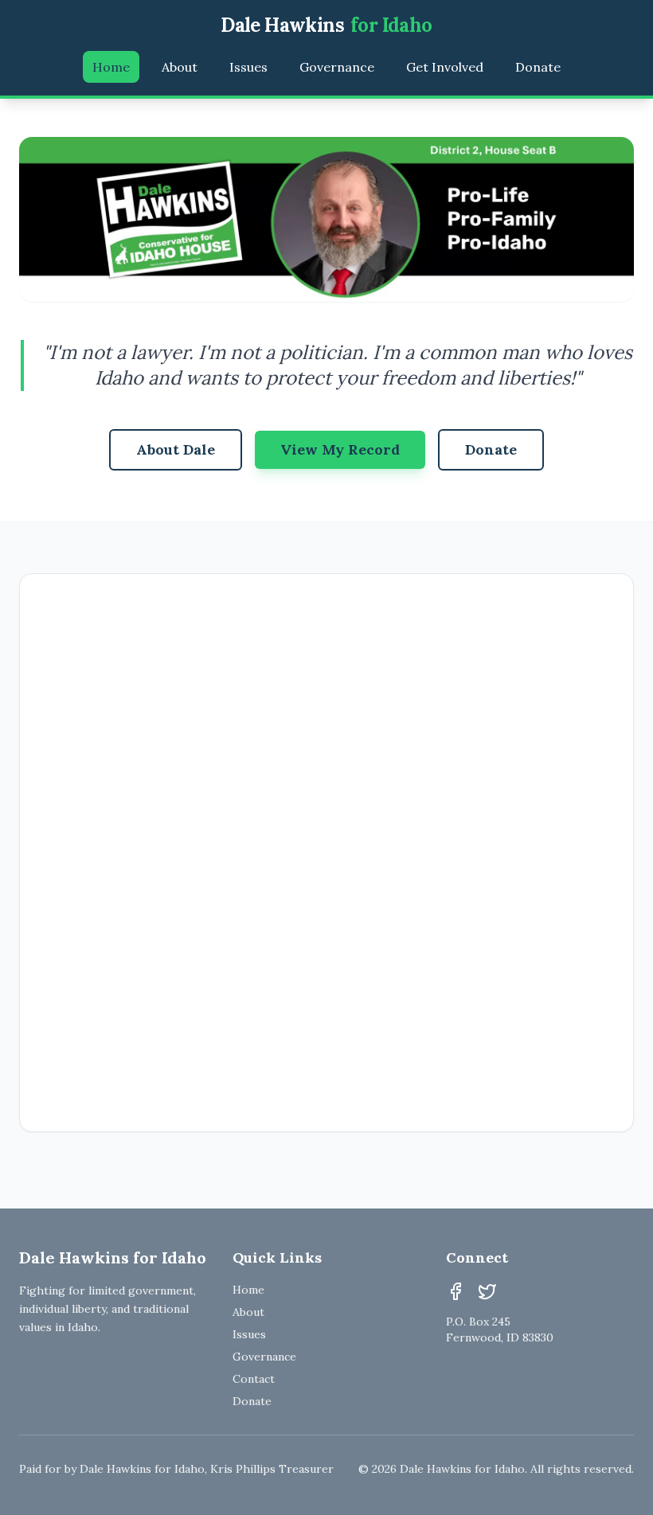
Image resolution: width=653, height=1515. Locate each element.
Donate (538, 67)
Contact (254, 1379)
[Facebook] (455, 1291)
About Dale (175, 449)
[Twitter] (487, 1291)
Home (111, 67)
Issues (248, 67)
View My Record (340, 449)
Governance (336, 67)
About (179, 67)
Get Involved (444, 67)
